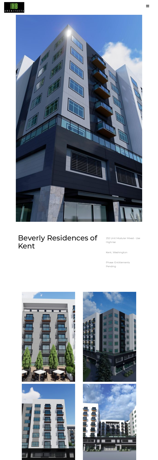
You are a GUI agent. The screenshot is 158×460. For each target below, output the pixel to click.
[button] (148, 6)
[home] (14, 7)
